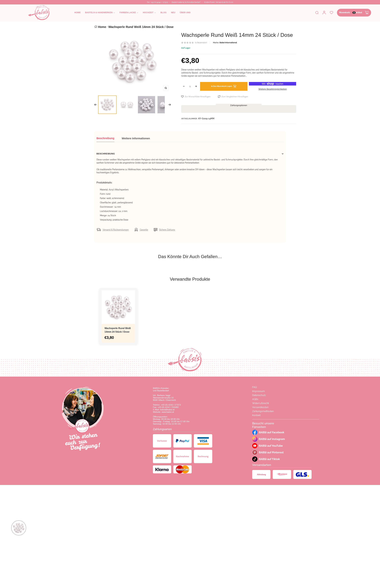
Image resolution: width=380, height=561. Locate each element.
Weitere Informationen (136, 138)
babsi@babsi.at (167, 409)
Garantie (144, 230)
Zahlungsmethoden (263, 411)
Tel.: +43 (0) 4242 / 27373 (157, 2)
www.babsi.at (168, 412)
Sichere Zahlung (167, 230)
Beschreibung (105, 138)
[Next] (169, 105)
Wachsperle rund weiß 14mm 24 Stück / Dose (117, 330)
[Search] (317, 12)
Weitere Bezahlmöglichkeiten (272, 89)
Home (102, 27)
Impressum (258, 391)
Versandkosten (260, 407)
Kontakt (256, 415)
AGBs (255, 399)
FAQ (254, 387)
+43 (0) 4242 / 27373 (171, 405)
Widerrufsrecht (260, 403)
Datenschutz (259, 395)
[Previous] (95, 105)
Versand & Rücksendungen (116, 230)
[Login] (324, 12)
